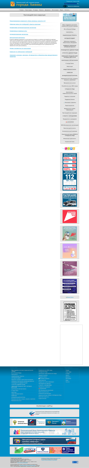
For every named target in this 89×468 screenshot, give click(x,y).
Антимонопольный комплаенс (45, 393)
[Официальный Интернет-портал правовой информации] (44, 441)
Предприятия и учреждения (44, 386)
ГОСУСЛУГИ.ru (14, 374)
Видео (67, 380)
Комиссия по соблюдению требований (21, 51)
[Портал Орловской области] (68, 422)
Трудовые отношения (43, 375)
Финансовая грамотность (44, 396)
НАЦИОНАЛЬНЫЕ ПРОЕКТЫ (17, 376)
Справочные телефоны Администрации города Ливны (50, 458)
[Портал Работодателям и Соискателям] (43, 450)
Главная (67, 370)
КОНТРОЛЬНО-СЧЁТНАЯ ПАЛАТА (18, 389)
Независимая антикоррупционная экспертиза (23, 27)
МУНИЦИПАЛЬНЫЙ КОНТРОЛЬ (18, 397)
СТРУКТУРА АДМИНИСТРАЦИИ (18, 384)
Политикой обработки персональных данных (27, 465)
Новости (67, 375)
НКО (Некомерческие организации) (46, 390)
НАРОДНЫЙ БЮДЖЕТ (16, 377)
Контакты (68, 381)
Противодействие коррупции (45, 383)
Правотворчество (42, 380)
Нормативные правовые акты (18, 31)
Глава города (68, 371)
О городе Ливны (14, 390)
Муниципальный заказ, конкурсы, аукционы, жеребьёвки (23, 398)
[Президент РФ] (53, 422)
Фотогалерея (68, 378)
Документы (68, 376)
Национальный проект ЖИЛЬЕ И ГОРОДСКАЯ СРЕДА (50, 395)
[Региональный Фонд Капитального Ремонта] (44, 431)
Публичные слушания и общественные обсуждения (22, 379)
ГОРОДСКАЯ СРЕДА (43, 371)
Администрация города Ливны (34, 4)
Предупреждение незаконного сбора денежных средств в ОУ (28, 21)
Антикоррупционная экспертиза (19, 34)
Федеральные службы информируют (46, 381)
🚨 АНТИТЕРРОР (42, 388)
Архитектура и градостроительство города (48, 373)
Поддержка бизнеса (43, 376)
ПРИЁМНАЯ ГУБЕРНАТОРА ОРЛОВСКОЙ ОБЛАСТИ (22, 381)
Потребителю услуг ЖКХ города (45, 370)
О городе (68, 373)
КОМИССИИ (14, 395)
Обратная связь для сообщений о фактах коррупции (25, 24)
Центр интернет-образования (22, 462)
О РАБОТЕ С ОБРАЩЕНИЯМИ (45, 385)
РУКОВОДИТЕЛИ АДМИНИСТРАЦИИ (19, 382)
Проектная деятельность (44, 391)
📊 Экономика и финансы (44, 378)
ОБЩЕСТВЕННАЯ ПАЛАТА (17, 393)
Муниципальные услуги (16, 400)
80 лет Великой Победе (16, 372)
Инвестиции (13, 392)
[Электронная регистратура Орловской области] (70, 21)
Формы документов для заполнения (20, 48)
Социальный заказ (42, 398)
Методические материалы (17, 37)
